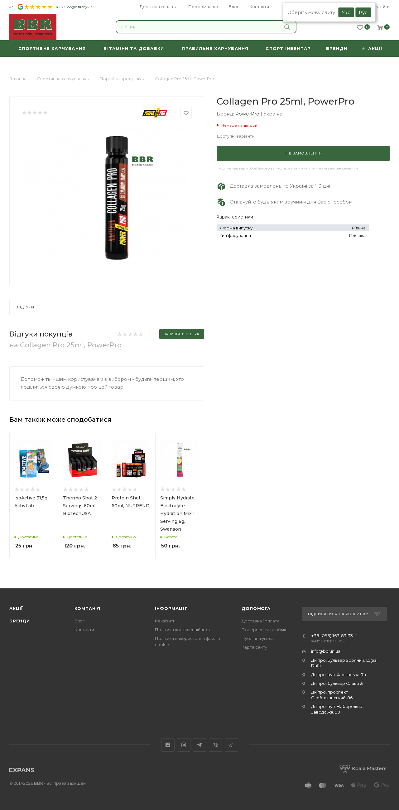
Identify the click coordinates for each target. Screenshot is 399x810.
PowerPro (248, 114)
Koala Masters (369, 768)
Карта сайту (254, 647)
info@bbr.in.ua (325, 651)
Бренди (19, 620)
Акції (16, 608)
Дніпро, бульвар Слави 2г (337, 683)
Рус (363, 12)
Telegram (199, 745)
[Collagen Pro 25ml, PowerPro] (117, 197)
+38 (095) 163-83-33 (332, 636)
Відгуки (25, 307)
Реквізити (165, 620)
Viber (215, 745)
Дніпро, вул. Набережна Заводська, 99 (336, 709)
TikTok (231, 745)
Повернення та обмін (264, 629)
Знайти (287, 26)
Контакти (84, 629)
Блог (79, 620)
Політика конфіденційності (183, 629)
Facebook (168, 745)
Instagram (183, 745)
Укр (346, 12)
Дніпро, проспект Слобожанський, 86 (332, 695)
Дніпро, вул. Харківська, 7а (338, 674)
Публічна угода (258, 638)
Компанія (87, 608)
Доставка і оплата (261, 620)
